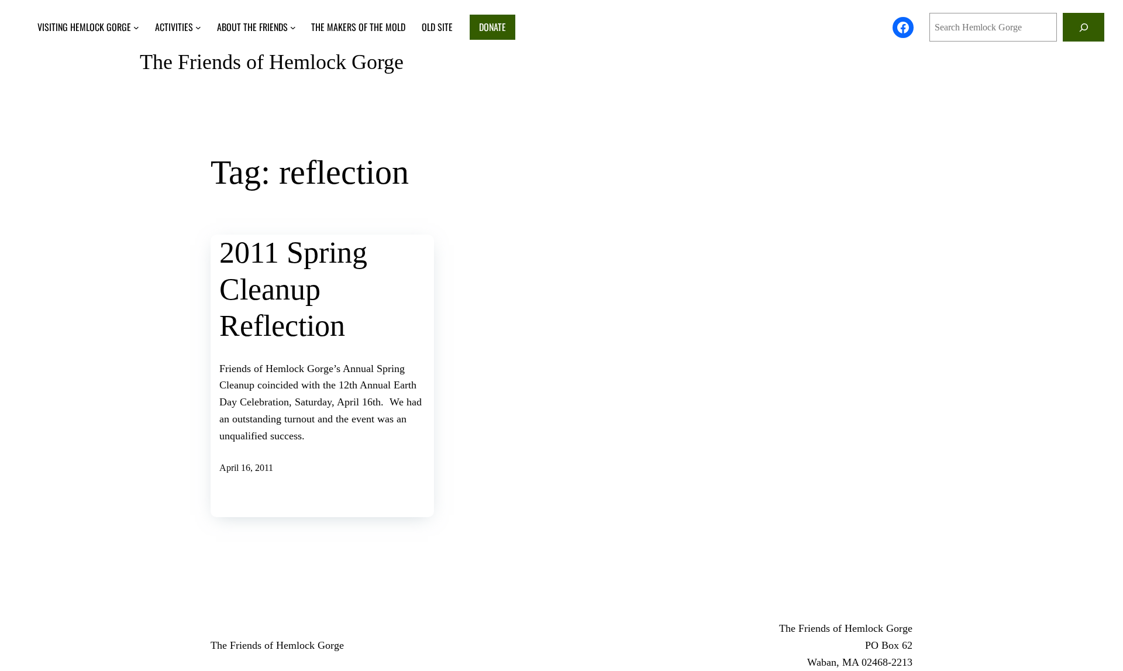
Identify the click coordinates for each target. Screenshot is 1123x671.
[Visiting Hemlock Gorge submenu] (136, 27)
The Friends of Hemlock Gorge (272, 62)
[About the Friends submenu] (293, 27)
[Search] (1083, 27)
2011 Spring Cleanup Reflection (293, 289)
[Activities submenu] (198, 27)
